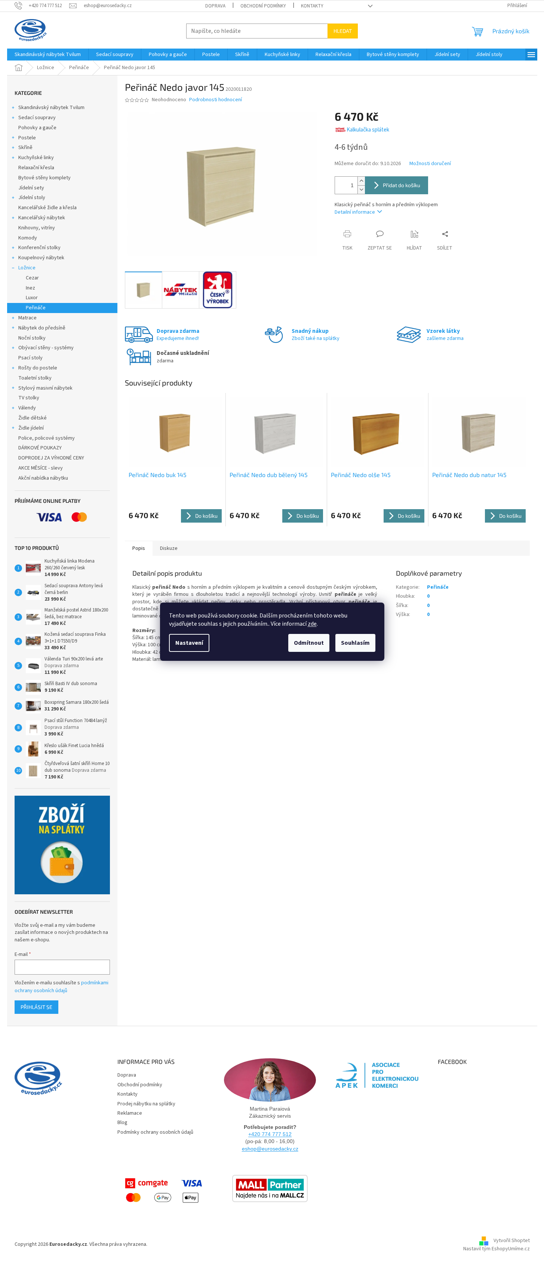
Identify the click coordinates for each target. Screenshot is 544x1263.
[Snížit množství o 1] (361, 189)
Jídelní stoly (31, 197)
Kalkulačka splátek (368, 130)
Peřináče (36, 308)
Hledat (343, 31)
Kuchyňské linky (36, 157)
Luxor (32, 297)
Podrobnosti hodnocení (215, 99)
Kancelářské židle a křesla (47, 207)
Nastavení (189, 643)
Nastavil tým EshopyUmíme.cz (496, 1249)
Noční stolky (32, 338)
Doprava (215, 6)
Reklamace (129, 1113)
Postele (27, 138)
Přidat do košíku (401, 185)
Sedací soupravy (37, 117)
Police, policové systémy (46, 438)
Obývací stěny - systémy (46, 348)
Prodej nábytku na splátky (146, 1104)
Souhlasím (355, 643)
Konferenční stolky (39, 247)
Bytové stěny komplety (44, 178)
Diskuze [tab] (169, 548)
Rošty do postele (37, 368)
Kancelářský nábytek (41, 218)
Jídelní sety (31, 188)
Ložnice (27, 268)
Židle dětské (32, 418)
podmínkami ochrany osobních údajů (61, 986)
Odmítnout (309, 643)
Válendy (27, 408)
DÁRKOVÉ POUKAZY (40, 448)
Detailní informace (355, 212)
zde (312, 624)
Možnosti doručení (430, 163)
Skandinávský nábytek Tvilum (51, 107)
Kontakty (312, 6)
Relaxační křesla (36, 167)
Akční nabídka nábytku (43, 478)
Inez (30, 288)
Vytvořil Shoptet (512, 1240)
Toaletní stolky (35, 378)
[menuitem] (47, 55)
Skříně (25, 147)
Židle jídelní (31, 428)
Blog (122, 1122)
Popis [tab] (138, 548)
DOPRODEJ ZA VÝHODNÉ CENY (51, 458)
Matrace (27, 318)
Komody (27, 238)
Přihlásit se (36, 1007)
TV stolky (28, 398)
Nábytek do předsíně (41, 328)
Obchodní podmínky (263, 6)
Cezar (32, 278)
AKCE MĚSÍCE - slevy (40, 468)
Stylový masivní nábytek (45, 388)
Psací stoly (30, 358)
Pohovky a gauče (37, 127)
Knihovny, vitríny (36, 228)
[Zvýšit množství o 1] (361, 181)
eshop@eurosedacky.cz (270, 1149)
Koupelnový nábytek (41, 257)
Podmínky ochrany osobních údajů (155, 1132)
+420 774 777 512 (270, 1134)
